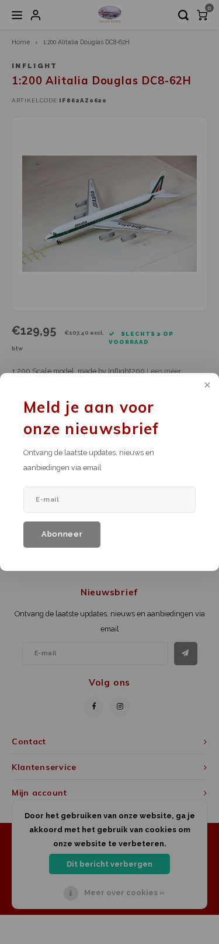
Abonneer (61, 534)
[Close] (206, 386)
